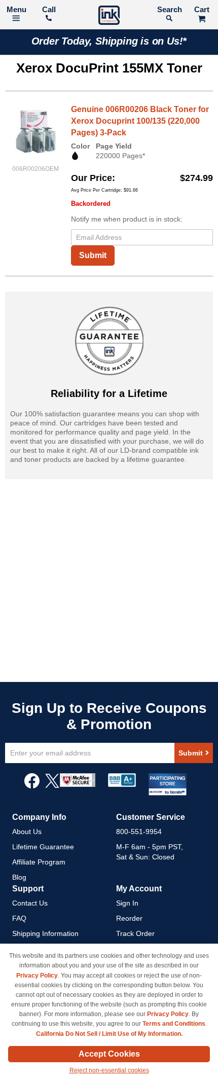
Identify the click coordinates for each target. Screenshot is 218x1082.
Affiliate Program (38, 862)
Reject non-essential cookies (109, 1070)
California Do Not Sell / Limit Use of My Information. (109, 1033)
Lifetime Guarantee (43, 847)
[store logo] (109, 16)
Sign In (127, 903)
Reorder (129, 918)
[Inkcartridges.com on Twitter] (52, 786)
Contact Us (30, 903)
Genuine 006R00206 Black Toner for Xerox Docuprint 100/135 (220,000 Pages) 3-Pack (140, 121)
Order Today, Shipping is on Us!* (109, 41)
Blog (19, 877)
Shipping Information (45, 933)
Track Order (135, 933)
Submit (92, 255)
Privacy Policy (37, 975)
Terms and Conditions (173, 1023)
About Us (27, 831)
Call (49, 9)
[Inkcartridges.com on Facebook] (32, 786)
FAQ (19, 918)
